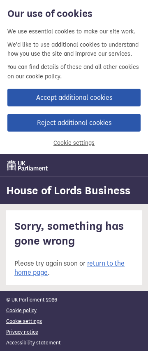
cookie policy (43, 76)
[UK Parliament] (27, 165)
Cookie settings (74, 142)
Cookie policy (21, 310)
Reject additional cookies (74, 123)
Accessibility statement (33, 342)
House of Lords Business (68, 191)
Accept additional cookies (74, 97)
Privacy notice (22, 332)
